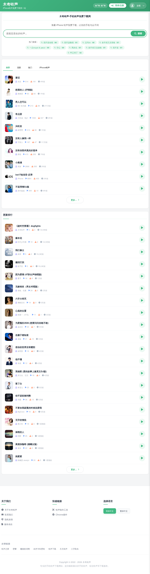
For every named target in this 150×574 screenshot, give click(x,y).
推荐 (8, 67)
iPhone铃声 (44, 67)
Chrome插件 (61, 514)
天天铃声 (63, 548)
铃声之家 (5, 548)
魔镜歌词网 (25, 548)
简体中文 (110, 511)
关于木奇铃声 (11, 509)
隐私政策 (9, 519)
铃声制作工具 (62, 509)
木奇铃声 (10, 4)
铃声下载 (52, 548)
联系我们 (9, 514)
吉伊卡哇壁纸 (39, 548)
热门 (30, 67)
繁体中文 (124, 511)
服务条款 (8, 524)
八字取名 (75, 548)
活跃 (19, 67)
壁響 (15, 548)
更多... (74, 199)
